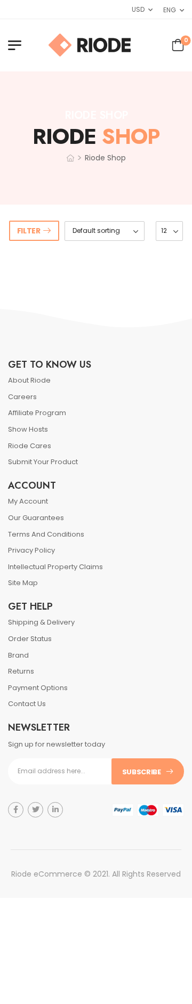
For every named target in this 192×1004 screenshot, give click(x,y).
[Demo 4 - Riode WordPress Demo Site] (90, 45)
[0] (178, 44)
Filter (29, 230)
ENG (169, 9)
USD (138, 9)
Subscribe (141, 772)
